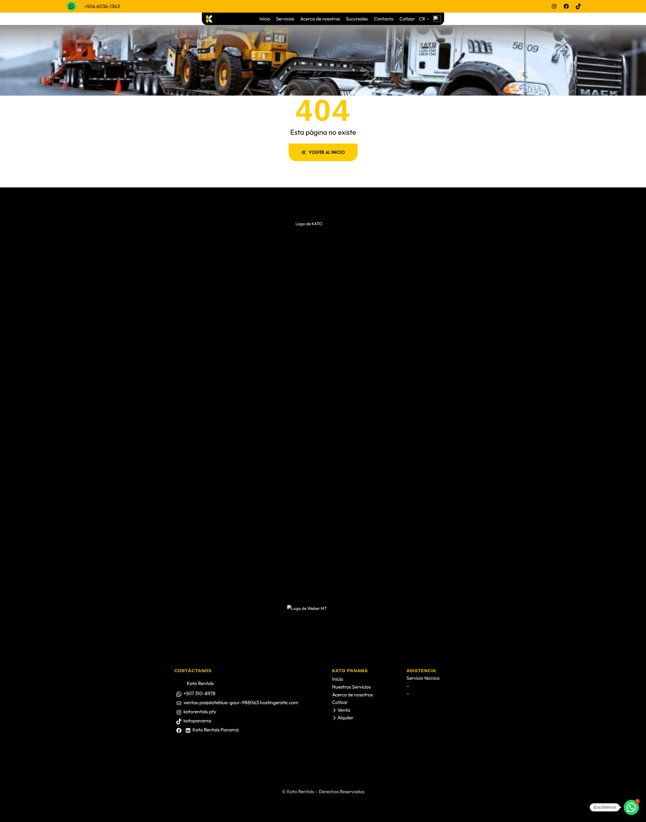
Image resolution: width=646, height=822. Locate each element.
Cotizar (340, 702)
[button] (631, 807)
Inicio (337, 679)
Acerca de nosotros (352, 695)
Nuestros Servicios (351, 687)
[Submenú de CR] (427, 18)
